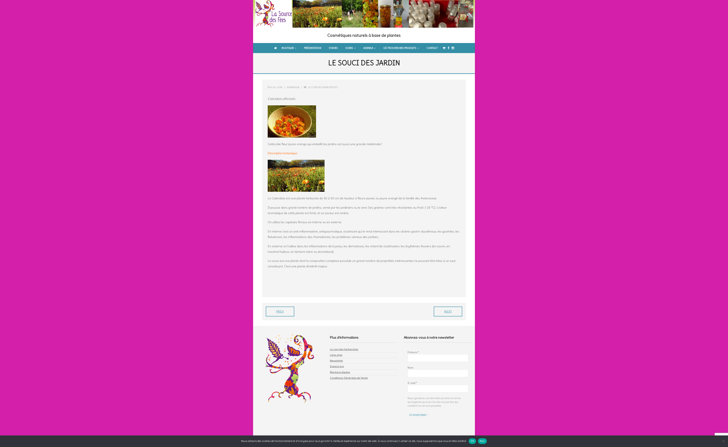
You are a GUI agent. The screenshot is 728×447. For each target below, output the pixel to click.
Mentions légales (340, 372)
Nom (410, 367)
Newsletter (336, 360)
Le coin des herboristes (323, 87)
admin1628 (293, 87)
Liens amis (336, 355)
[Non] (723, 441)
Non (482, 440)
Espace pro (337, 366)
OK (472, 440)
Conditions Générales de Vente (349, 378)
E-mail (412, 383)
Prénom (413, 352)
